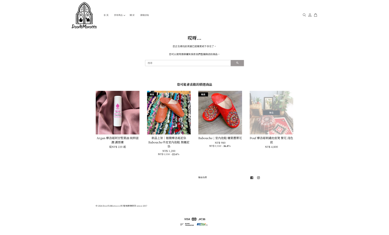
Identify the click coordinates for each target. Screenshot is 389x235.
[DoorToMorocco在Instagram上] (258, 178)
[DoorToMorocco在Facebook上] (252, 178)
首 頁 (106, 15)
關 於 (132, 15)
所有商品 (118, 15)
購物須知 (144, 15)
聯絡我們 (202, 177)
